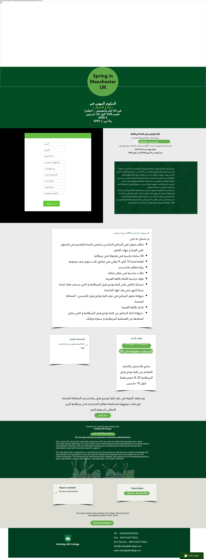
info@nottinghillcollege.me (127, 546)
